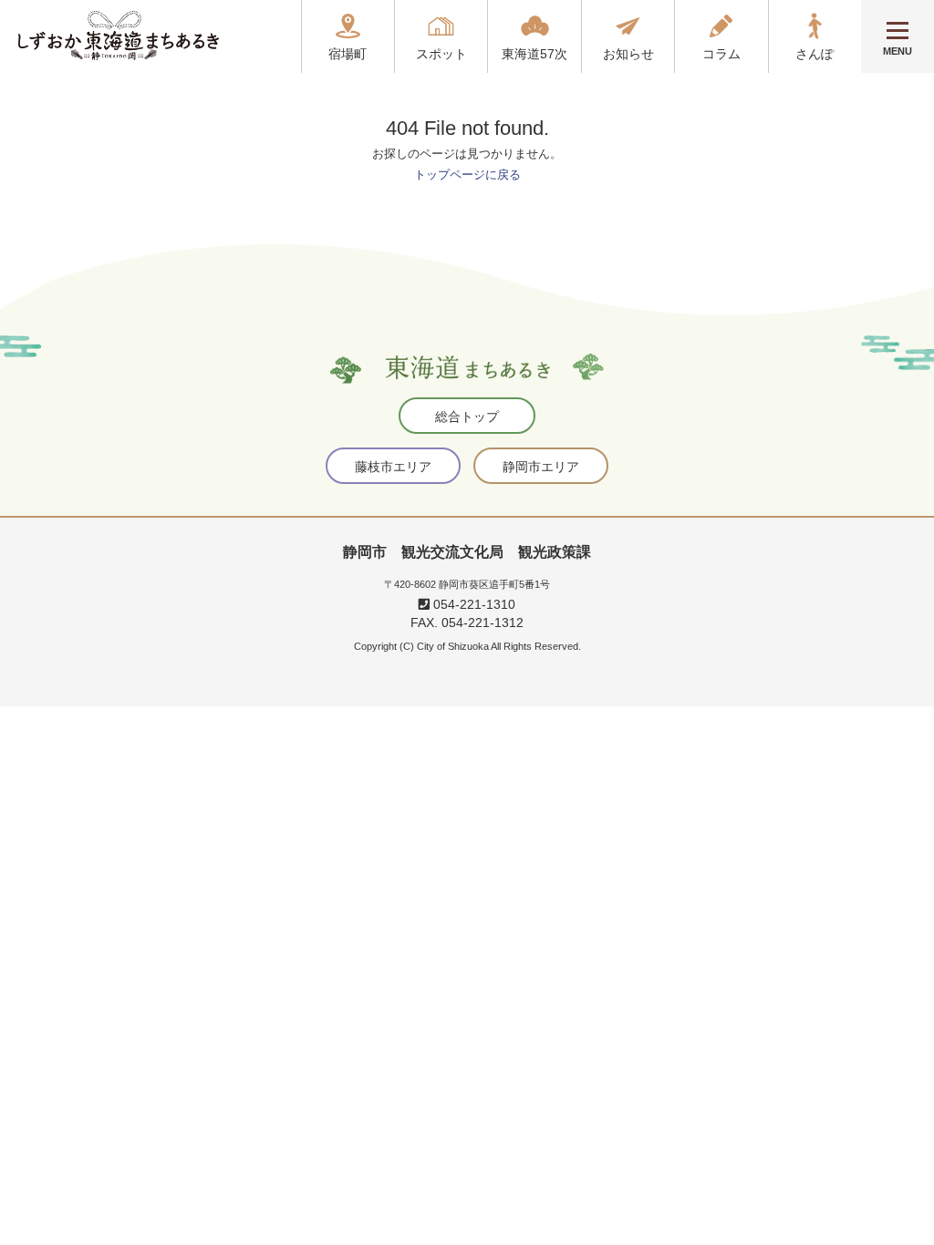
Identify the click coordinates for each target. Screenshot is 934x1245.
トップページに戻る (467, 174)
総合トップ (467, 416)
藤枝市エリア (393, 466)
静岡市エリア (541, 466)
